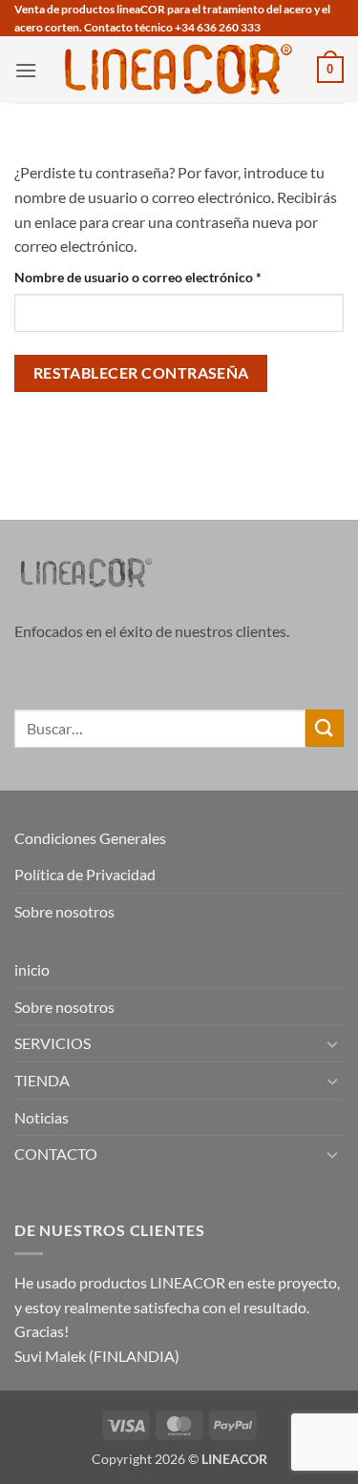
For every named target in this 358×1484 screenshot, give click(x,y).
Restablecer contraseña (141, 372)
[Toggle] (332, 1043)
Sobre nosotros (64, 911)
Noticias (41, 1117)
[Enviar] (324, 728)
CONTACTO (55, 1153)
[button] (25, 70)
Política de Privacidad (85, 874)
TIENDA (42, 1080)
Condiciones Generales (90, 838)
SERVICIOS (52, 1043)
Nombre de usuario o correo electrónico (171, 276)
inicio (32, 969)
